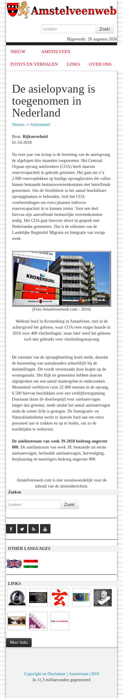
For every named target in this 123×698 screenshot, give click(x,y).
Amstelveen (78, 674)
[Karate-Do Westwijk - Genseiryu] (59, 607)
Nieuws (18, 124)
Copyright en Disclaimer (45, 674)
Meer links (19, 642)
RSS (95, 674)
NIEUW (17, 51)
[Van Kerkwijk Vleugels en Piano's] (38, 630)
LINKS (73, 64)
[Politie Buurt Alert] (16, 630)
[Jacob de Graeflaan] (102, 607)
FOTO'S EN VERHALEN (34, 64)
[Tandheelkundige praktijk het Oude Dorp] (38, 607)
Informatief (40, 124)
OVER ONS (100, 64)
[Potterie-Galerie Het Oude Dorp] (81, 607)
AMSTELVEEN (55, 51)
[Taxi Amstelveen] (59, 630)
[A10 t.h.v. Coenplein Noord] (16, 607)
